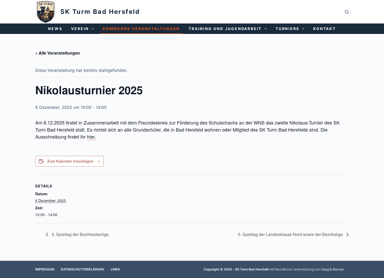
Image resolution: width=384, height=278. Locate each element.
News (55, 28)
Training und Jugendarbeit (225, 28)
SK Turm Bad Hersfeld (100, 11)
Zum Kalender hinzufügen (70, 161)
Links (115, 269)
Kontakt (324, 28)
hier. (91, 136)
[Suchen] (347, 12)
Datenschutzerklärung (82, 269)
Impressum (44, 269)
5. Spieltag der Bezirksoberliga (80, 234)
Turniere (287, 28)
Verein (80, 28)
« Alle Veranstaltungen (57, 53)
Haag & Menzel (332, 269)
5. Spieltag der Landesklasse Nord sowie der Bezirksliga (291, 234)
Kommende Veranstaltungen (141, 28)
